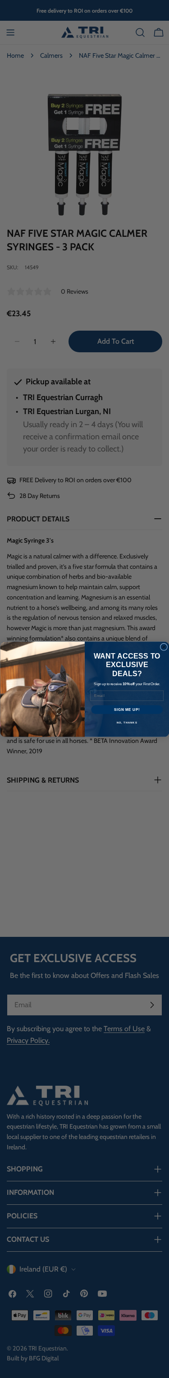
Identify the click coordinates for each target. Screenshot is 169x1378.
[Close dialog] (163, 647)
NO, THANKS (126, 722)
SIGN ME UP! (127, 709)
